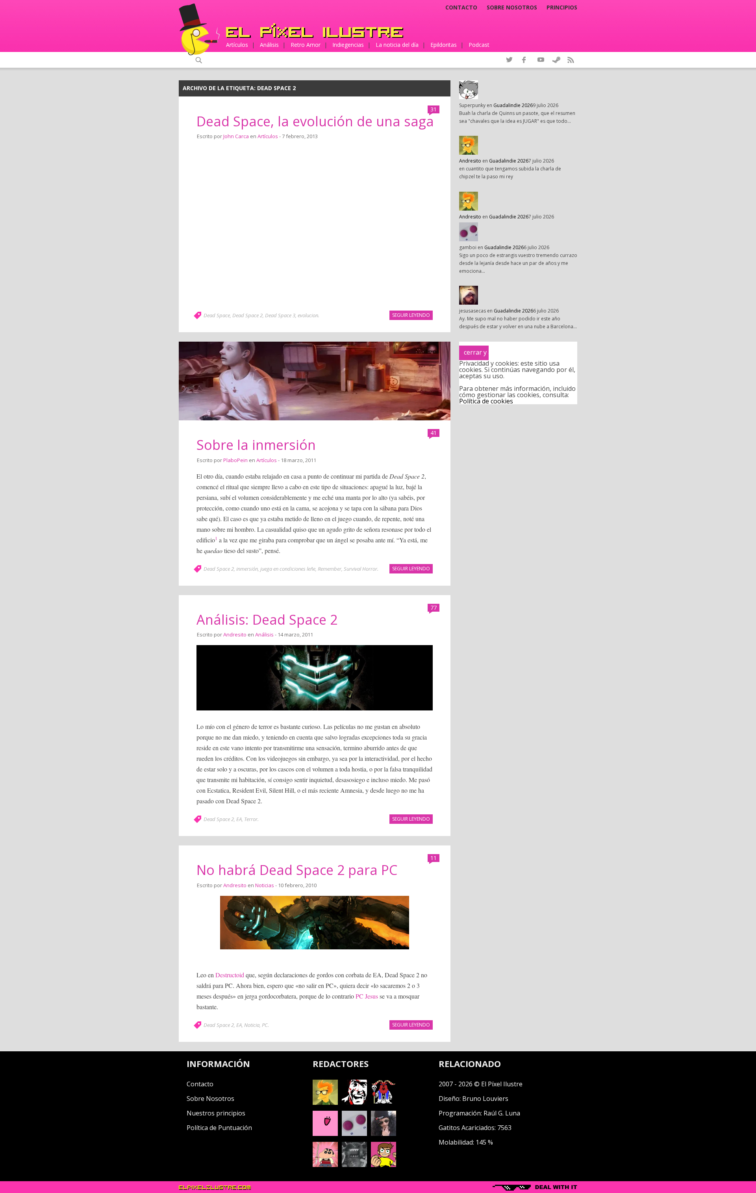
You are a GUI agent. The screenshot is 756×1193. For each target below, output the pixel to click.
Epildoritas (443, 44)
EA (239, 819)
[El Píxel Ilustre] (314, 30)
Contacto (461, 7)
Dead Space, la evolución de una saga (315, 121)
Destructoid (229, 975)
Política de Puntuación (219, 1127)
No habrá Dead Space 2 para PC (296, 870)
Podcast (479, 44)
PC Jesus (367, 996)
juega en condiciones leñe (287, 568)
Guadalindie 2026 (513, 105)
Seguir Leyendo (411, 315)
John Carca (236, 136)
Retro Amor (306, 44)
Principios (562, 7)
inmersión (247, 568)
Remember (329, 568)
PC (265, 1024)
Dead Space (217, 315)
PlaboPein (235, 460)
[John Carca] (383, 1133)
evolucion (308, 315)
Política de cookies (486, 401)
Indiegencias (348, 44)
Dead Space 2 (247, 315)
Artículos (237, 44)
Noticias (264, 885)
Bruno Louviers (485, 1098)
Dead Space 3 (280, 315)
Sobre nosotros (512, 7)
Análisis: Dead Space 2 (266, 619)
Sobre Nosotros (210, 1098)
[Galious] (383, 1102)
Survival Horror (360, 568)
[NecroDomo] (354, 1164)
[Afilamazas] (325, 1164)
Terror (251, 819)
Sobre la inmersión (256, 445)
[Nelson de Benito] (354, 1102)
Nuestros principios (216, 1113)
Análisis (269, 44)
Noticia (251, 1024)
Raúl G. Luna (502, 1113)
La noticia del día (397, 44)
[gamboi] (354, 1133)
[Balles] (383, 1164)
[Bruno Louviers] (325, 1133)
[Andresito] (325, 1102)
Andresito (234, 634)
